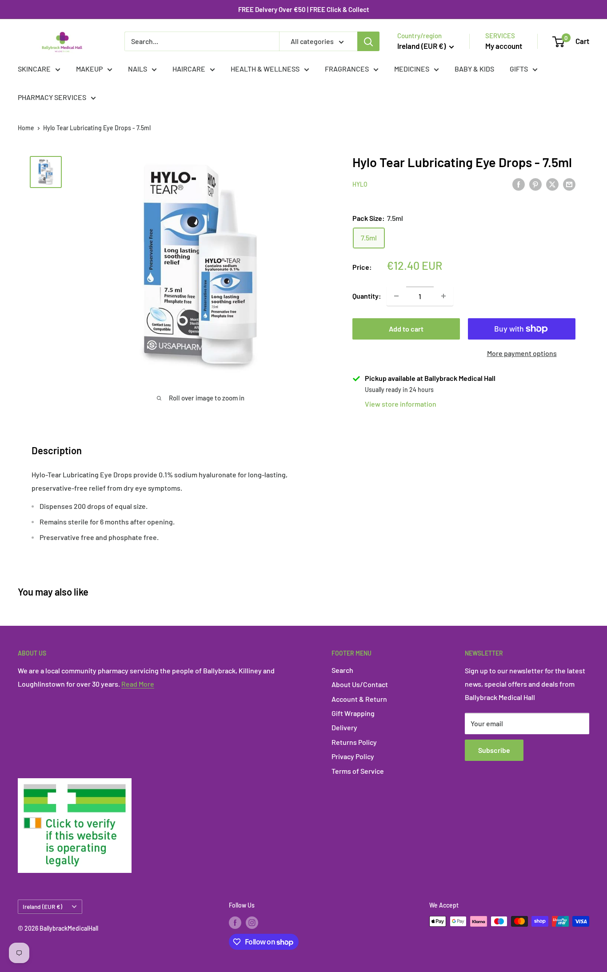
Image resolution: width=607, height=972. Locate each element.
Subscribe (494, 750)
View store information (400, 404)
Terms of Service (357, 771)
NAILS (137, 68)
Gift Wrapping (353, 713)
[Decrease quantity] (396, 296)
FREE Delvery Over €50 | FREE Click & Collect (303, 9)
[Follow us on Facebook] (235, 922)
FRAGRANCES (347, 68)
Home (26, 128)
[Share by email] (569, 184)
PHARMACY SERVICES (52, 97)
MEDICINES (411, 68)
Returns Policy (354, 742)
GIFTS (519, 68)
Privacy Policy (352, 756)
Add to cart (406, 328)
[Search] (368, 41)
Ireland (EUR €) (42, 906)
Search (342, 670)
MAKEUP (89, 68)
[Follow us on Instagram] (252, 922)
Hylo (359, 184)
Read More (137, 684)
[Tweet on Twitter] (552, 184)
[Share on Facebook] (518, 184)
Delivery (344, 727)
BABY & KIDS (474, 68)
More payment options (522, 353)
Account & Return (359, 699)
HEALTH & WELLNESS (265, 68)
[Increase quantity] (443, 296)
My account (503, 45)
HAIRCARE (188, 68)
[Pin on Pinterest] (535, 184)
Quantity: (366, 296)
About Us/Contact (359, 684)
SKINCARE (34, 68)
